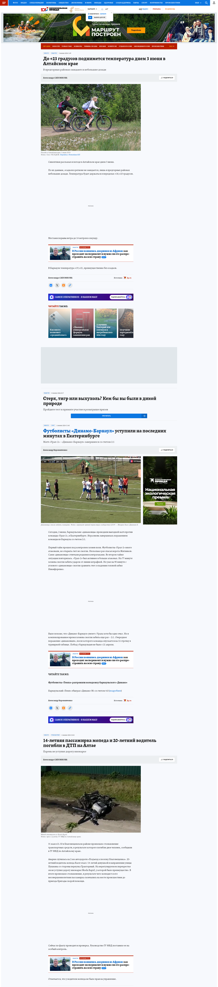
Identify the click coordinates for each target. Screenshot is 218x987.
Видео (24, 3)
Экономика (76, 3)
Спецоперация (37, 3)
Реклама (157, 9)
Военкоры (78, 46)
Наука (136, 3)
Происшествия (172, 3)
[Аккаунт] (214, 3)
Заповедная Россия (142, 46)
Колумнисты (156, 3)
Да (90, 17)
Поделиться (168, 78)
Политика (51, 3)
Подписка (170, 9)
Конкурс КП (112, 46)
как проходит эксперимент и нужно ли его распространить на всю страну (101, 254)
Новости (56, 46)
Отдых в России (125, 46)
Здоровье (108, 3)
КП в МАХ (102, 46)
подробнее (115, 690)
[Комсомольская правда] (54, 9)
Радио (145, 9)
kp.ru (129, 278)
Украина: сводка (90, 46)
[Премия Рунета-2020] (75, 9)
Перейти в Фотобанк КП (70, 154)
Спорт (144, 3)
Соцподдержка (123, 3)
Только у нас (67, 46)
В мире (88, 3)
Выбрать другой (99, 17)
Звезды (97, 3)
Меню (4, 3)
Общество (64, 3)
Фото (15, 3)
